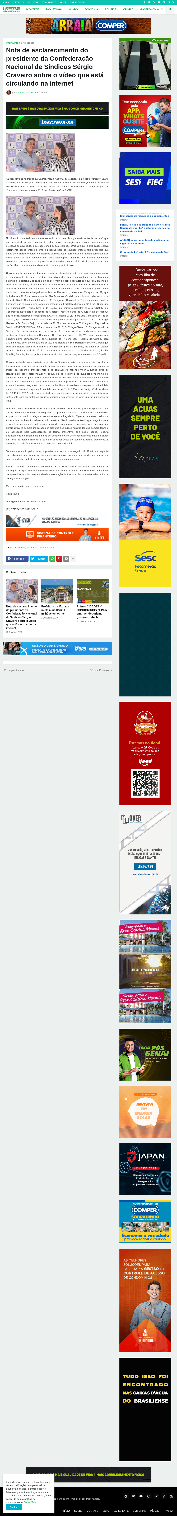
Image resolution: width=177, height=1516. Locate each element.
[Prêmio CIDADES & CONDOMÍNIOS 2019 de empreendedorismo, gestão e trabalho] (93, 591)
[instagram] (154, 2)
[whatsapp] (164, 2)
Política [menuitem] (110, 9)
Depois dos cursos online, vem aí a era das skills (143, 256)
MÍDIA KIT (155, 1510)
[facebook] (126, 1496)
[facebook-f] (144, 2)
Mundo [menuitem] (73, 9)
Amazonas (28, 42)
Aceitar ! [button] (14, 1507)
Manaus (31, 547)
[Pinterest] (59, 559)
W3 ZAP (169, 1510)
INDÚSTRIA (32, 2)
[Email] (66, 559)
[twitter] (149, 2)
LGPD (106, 1510)
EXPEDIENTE (121, 1510)
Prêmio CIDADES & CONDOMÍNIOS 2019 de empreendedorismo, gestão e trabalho (92, 612)
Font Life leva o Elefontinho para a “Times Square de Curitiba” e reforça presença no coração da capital (145, 222)
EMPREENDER (77, 2)
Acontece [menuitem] (32, 9)
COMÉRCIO (18, 2)
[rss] (173, 2)
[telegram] (169, 2)
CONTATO (92, 1510)
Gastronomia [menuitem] (149, 9)
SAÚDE (63, 2)
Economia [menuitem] (91, 9)
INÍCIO (66, 1510)
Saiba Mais (29, 1502)
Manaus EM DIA (46, 547)
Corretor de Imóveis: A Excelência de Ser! (144, 246)
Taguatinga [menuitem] (54, 9)
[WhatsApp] (52, 559)
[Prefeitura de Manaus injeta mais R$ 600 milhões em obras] (57, 591)
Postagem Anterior (14, 670)
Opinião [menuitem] (128, 9)
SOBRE (78, 1510)
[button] (161, 9)
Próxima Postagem (100, 670)
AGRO (6, 2)
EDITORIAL (139, 1510)
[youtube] (159, 2)
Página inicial (13, 42)
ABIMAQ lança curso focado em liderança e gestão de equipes (144, 236)
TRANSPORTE (49, 2)
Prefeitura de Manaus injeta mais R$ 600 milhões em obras (55, 610)
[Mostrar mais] (73, 559)
